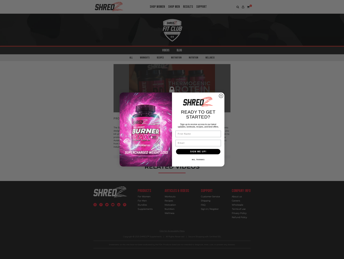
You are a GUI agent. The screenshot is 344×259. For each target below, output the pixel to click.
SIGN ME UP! (198, 151)
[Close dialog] (221, 96)
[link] (198, 102)
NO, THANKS (198, 160)
